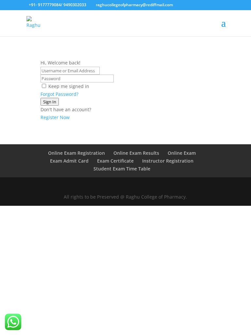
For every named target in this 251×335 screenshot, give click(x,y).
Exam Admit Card (69, 161)
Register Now (55, 117)
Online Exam (182, 153)
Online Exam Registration (76, 153)
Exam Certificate (115, 161)
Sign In (49, 102)
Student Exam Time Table (121, 169)
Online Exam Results (136, 153)
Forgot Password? (59, 94)
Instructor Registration (167, 161)
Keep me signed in (68, 86)
